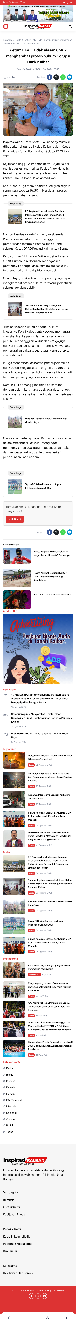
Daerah (10, 1087)
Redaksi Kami (12, 1229)
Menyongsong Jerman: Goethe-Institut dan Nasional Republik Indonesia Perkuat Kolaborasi (49, 987)
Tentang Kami (12, 1192)
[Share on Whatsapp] (63, 77)
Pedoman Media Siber (17, 1243)
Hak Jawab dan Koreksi (18, 1273)
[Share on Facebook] (49, 77)
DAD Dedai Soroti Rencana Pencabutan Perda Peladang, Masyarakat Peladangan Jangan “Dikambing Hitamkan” (49, 836)
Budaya (10, 1080)
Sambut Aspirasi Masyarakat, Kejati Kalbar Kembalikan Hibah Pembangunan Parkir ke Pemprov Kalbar (46, 309)
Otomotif (11, 1119)
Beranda (8, 1199)
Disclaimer (10, 1251)
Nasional (11, 1112)
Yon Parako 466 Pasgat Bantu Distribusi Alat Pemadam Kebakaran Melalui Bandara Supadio (50, 777)
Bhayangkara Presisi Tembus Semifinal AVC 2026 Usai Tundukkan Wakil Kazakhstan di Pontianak (50, 1045)
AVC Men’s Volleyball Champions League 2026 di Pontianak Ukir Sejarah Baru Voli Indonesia (49, 1006)
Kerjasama (10, 1265)
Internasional (34, 974)
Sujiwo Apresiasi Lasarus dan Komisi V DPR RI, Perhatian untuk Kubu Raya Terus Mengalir (50, 816)
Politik (9, 1125)
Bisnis (9, 1074)
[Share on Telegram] (69, 77)
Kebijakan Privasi (14, 1214)
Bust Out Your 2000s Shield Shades (52, 594)
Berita (31, 765)
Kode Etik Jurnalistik (16, 1236)
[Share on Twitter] (56, 77)
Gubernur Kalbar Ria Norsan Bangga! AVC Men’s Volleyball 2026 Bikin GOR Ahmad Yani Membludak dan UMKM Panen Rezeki (49, 1026)
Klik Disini (15, 519)
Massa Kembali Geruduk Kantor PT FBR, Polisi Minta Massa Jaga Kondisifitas (51, 576)
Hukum (10, 1093)
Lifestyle (11, 1106)
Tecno (9, 1131)
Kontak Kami (11, 1207)
